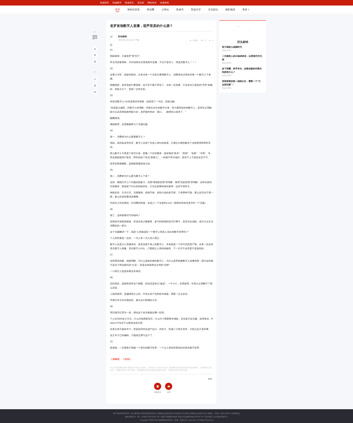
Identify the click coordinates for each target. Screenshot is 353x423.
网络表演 (152, 3)
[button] (246, 9)
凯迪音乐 (129, 3)
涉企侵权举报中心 (221, 417)
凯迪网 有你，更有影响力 (102, 9)
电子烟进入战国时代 (232, 47)
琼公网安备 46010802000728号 (143, 413)
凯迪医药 (104, 3)
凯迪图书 (117, 3)
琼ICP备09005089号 (121, 413)
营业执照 (208, 417)
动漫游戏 (164, 3)
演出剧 (140, 3)
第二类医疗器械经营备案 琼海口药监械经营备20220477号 (180, 417)
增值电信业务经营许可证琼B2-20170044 (173, 413)
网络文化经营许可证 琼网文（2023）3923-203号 (210, 413)
